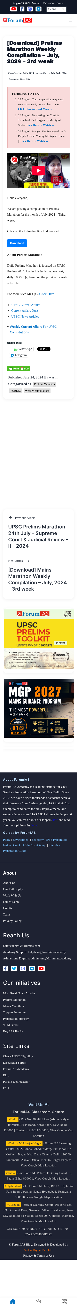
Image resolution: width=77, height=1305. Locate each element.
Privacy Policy (12, 920)
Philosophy (48, 3)
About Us (9, 882)
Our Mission (11, 901)
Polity (6, 839)
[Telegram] (32, 968)
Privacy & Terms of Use (38, 1255)
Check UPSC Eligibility (18, 1056)
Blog (6, 1075)
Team (6, 914)
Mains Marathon (13, 1006)
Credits (7, 908)
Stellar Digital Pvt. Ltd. (38, 1250)
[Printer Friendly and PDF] (18, 368)
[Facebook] (5, 968)
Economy (38, 839)
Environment (21, 839)
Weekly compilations (37, 390)
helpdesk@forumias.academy (47, 952)
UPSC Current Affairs (25, 305)
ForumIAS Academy (16, 1069)
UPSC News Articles (25, 316)
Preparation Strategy (16, 1018)
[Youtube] (41, 968)
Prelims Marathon (44, 384)
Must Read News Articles (19, 993)
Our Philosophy (13, 889)
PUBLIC (15, 390)
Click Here (46, 294)
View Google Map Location (38, 1165)
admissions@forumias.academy (51, 958)
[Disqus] (38, 450)
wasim (53, 377)
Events (60, 3)
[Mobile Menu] (70, 20)
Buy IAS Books (13, 1031)
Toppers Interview (14, 1012)
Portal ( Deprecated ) (16, 1081)
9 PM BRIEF (11, 1025)
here (55, 820)
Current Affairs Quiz (24, 310)
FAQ (6, 1088)
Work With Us (12, 895)
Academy (36, 3)
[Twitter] (14, 968)
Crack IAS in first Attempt (29, 845)
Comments (14, 79)
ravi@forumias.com (27, 945)
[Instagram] (23, 968)
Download (17, 243)
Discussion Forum (14, 1062)
